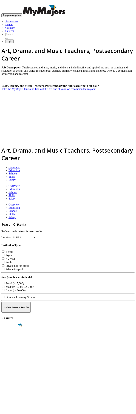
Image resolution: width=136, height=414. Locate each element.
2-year (9, 255)
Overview (14, 167)
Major (9, 337)
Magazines (7, 382)
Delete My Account (12, 385)
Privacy (14, 409)
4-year (9, 251)
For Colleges (8, 379)
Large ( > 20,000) (15, 290)
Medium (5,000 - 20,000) (19, 286)
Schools (12, 173)
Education (14, 170)
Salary (12, 179)
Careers (9, 30)
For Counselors (10, 375)
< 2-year (10, 258)
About (5, 366)
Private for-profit (14, 269)
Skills (11, 176)
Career (10, 352)
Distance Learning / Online (20, 297)
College (10, 345)
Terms (4, 409)
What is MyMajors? (12, 372)
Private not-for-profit (17, 265)
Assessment (11, 21)
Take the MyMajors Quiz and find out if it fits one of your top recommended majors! (48, 88)
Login (9, 41)
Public (9, 262)
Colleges (10, 27)
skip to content (127, 2)
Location (6, 237)
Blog (4, 388)
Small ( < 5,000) (14, 283)
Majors (9, 24)
